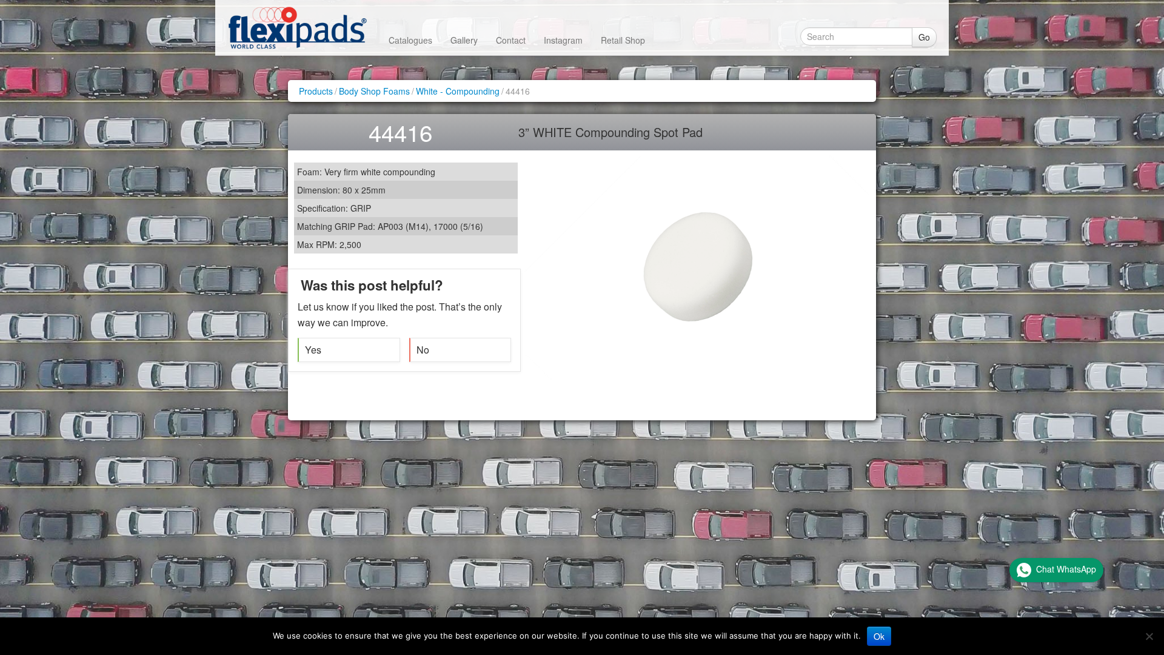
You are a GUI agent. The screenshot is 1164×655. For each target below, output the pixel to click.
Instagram (563, 40)
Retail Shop (623, 40)
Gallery (464, 40)
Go (924, 37)
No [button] (422, 350)
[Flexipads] (297, 27)
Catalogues (410, 40)
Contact (511, 40)
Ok (879, 636)
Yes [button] (313, 350)
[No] (1149, 636)
